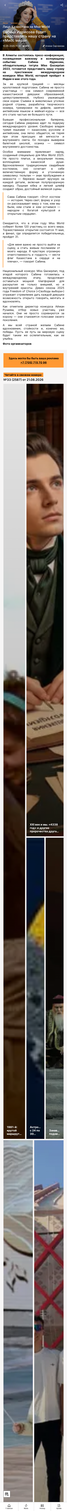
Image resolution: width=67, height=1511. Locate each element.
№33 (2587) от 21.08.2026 (23, 379)
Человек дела (16, 23)
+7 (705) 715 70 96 (33, 362)
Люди (5, 23)
